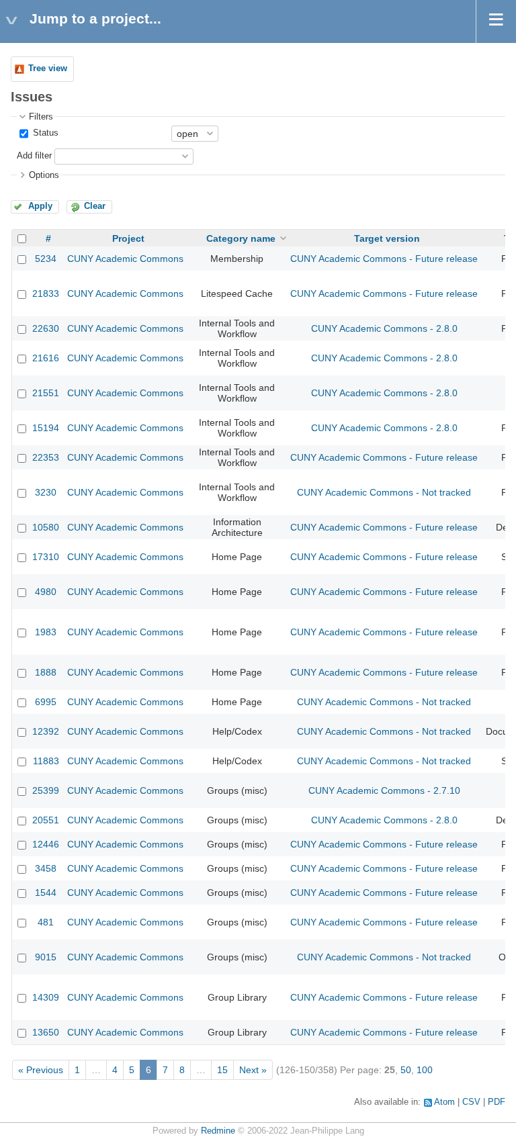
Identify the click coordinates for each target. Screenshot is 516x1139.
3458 (45, 868)
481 (46, 922)
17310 (45, 556)
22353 (45, 457)
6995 (45, 701)
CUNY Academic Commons (125, 258)
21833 (45, 293)
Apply (40, 206)
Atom (444, 1102)
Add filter (34, 156)
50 (405, 1069)
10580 (45, 527)
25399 (45, 790)
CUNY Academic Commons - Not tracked (384, 492)
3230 (45, 492)
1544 (45, 892)
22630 (45, 328)
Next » (253, 1069)
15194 (45, 427)
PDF (496, 1102)
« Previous (40, 1069)
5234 (45, 258)
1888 (45, 672)
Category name (240, 238)
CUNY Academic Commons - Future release (384, 258)
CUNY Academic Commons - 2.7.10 (384, 790)
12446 (45, 844)
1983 (45, 632)
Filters (41, 117)
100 (425, 1069)
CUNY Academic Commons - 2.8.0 (384, 328)
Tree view (47, 68)
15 (222, 1069)
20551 (45, 820)
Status (44, 133)
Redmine (218, 1131)
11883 (46, 761)
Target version (387, 238)
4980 (45, 591)
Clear (94, 206)
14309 (45, 997)
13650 (45, 1032)
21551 (45, 393)
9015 (45, 957)
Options (44, 175)
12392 (45, 731)
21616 (45, 358)
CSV (471, 1102)
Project (128, 238)
